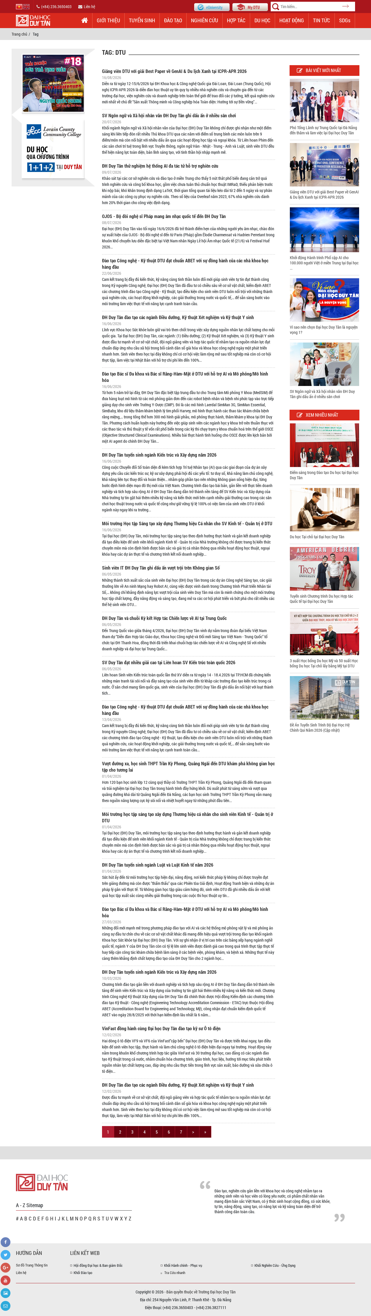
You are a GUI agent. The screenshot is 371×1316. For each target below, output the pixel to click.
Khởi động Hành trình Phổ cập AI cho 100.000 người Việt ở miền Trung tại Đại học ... (324, 263)
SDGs (344, 20)
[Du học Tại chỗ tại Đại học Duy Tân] (324, 509)
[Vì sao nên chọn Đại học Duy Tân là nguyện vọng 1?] (324, 299)
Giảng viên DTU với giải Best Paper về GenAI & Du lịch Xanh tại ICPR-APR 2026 (174, 71)
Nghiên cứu (204, 20)
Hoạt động (291, 20)
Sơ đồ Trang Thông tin (32, 1265)
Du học (262, 20)
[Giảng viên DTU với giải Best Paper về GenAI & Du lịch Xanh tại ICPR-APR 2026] (324, 164)
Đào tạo (173, 20)
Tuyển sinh (142, 20)
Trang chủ (19, 34)
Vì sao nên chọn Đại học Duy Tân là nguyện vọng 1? (324, 329)
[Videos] (5, 1280)
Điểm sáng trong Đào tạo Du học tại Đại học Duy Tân (324, 475)
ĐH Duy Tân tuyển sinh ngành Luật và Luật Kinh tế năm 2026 (157, 865)
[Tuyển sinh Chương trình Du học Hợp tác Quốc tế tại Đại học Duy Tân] (324, 568)
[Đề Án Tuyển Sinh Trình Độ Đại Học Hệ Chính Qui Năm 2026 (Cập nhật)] (324, 697)
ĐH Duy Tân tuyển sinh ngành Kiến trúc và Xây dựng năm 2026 (159, 455)
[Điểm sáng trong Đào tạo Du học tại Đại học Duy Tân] (324, 444)
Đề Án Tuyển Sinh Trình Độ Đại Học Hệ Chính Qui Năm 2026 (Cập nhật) (320, 727)
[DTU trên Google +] (5, 1268)
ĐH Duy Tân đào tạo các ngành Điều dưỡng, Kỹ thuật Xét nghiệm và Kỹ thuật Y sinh (178, 317)
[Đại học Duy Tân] (42, 1182)
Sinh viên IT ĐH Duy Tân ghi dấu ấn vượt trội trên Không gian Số (161, 568)
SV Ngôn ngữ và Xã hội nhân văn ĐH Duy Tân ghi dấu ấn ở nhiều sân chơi (169, 115)
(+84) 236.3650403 (56, 6)
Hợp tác (236, 20)
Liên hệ (89, 6)
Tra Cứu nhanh (174, 1272)
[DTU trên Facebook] (5, 1242)
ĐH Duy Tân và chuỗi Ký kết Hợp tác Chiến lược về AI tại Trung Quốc (164, 618)
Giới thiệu (108, 20)
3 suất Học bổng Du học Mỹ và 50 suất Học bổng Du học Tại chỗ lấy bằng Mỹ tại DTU (324, 663)
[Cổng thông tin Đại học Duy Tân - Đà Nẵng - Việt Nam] (250, 6)
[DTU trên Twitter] (5, 1255)
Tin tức (321, 20)
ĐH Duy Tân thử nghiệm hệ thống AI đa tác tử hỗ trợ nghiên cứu (160, 166)
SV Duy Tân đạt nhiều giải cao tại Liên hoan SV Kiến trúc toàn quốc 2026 (168, 662)
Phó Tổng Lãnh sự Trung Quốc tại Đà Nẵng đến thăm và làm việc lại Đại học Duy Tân (323, 130)
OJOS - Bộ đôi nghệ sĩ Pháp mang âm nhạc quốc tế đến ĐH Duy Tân (164, 216)
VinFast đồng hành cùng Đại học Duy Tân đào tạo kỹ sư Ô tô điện (161, 1028)
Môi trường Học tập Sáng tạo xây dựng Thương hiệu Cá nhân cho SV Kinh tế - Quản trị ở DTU (187, 523)
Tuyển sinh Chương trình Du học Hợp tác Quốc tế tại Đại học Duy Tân (321, 598)
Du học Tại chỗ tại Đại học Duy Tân (317, 536)
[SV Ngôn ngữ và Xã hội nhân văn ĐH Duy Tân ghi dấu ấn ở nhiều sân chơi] (324, 364)
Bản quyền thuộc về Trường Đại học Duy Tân (201, 1292)
